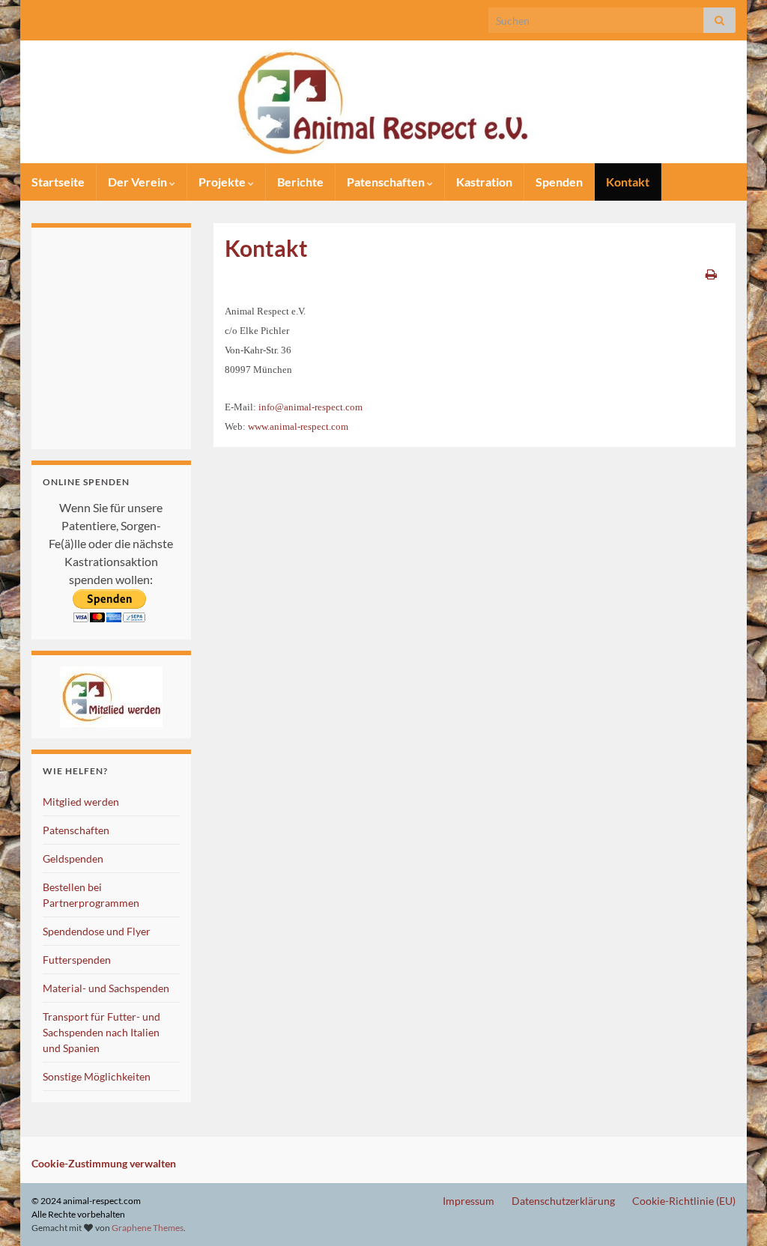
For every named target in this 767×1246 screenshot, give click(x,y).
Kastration (484, 181)
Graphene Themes (148, 1227)
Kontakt (627, 181)
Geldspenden (73, 858)
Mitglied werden (81, 801)
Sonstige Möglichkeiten (97, 1076)
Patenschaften (387, 181)
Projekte (223, 181)
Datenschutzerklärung (563, 1200)
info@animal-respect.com (310, 407)
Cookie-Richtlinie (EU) (684, 1200)
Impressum (468, 1200)
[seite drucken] (711, 274)
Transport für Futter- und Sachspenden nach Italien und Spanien (101, 1032)
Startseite (58, 181)
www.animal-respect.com (298, 426)
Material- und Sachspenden (106, 988)
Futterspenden (77, 959)
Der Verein (138, 181)
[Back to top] (733, 1212)
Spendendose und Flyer (97, 931)
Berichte (300, 181)
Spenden (559, 181)
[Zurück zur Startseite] (383, 101)
